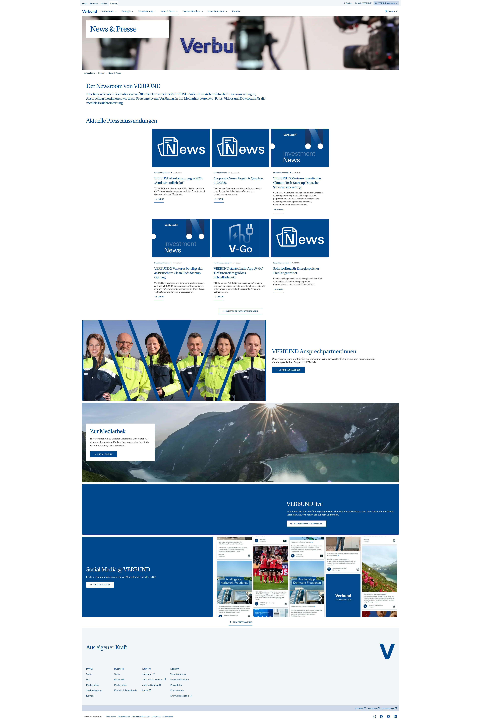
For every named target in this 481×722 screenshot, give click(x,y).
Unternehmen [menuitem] (107, 11)
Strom (89, 674)
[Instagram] (374, 716)
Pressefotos (176, 685)
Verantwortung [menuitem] (145, 11)
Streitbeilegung (94, 690)
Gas (88, 679)
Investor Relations (179, 679)
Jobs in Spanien (150, 685)
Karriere (146, 668)
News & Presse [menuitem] (168, 11)
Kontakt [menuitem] (236, 11)
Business (119, 668)
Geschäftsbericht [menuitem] (216, 11)
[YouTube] (388, 716)
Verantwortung (178, 674)
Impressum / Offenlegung (162, 716)
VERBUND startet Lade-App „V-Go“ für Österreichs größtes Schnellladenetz (238, 273)
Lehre (145, 690)
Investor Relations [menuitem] (191, 11)
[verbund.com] (387, 651)
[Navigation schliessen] (116, 11)
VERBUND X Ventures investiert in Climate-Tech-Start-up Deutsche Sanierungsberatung (297, 182)
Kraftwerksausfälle (180, 695)
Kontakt (90, 695)
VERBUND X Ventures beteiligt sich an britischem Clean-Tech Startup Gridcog (178, 273)
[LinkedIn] (395, 716)
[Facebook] (381, 716)
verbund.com (89, 73)
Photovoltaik (92, 685)
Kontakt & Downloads (125, 690)
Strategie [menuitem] (126, 11)
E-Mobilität (119, 679)
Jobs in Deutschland (153, 679)
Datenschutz (111, 716)
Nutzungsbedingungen (141, 716)
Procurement (177, 690)
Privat (89, 668)
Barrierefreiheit (124, 716)
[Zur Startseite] (89, 11)
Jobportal (147, 674)
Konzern (101, 73)
